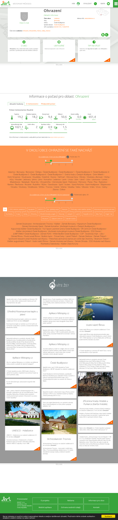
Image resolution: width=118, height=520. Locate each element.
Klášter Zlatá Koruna (69, 243)
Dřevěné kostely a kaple (47, 214)
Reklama (70, 500)
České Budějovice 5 (21, 174)
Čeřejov (38, 172)
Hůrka (106, 177)
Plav (95, 182)
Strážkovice (32, 187)
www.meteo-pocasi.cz (57, 137)
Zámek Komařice (52, 226)
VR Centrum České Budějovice (93, 229)
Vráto (92, 187)
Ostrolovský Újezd (59, 182)
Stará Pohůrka (78, 184)
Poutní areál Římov (32, 236)
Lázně (78, 214)
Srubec (67, 184)
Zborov (48, 31)
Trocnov (49, 187)
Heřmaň (61, 177)
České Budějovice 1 (66, 172)
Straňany (22, 187)
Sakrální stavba (71, 219)
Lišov (88, 179)
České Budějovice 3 (84, 172)
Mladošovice (15, 182)
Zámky (25, 214)
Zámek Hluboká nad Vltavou (61, 241)
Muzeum (45, 219)
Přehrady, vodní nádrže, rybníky (81, 209)
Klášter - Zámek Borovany (65, 224)
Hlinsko (82, 177)
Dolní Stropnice (14, 177)
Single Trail (108, 214)
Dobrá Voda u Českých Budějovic (78, 174)
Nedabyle (26, 182)
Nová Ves (35, 182)
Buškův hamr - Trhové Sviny (52, 236)
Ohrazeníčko (33, 31)
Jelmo (34, 179)
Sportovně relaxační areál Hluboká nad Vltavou (27, 238)
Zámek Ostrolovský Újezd (32, 226)
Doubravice (26, 177)
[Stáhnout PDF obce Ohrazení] (103, 34)
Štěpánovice (106, 184)
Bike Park (99, 214)
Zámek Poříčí (45, 233)
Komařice (48, 179)
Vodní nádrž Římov (40, 241)
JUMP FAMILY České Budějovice (26, 233)
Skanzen (64, 209)
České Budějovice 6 (38, 174)
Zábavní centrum (57, 219)
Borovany (20, 172)
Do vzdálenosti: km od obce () (49, 195)
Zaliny (43, 31)
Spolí (61, 184)
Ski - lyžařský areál (53, 209)
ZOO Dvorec (96, 231)
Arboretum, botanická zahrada (104, 209)
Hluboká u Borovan (95, 177)
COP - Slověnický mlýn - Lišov (92, 233)
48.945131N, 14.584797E (61, 27)
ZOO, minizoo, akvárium (17, 209)
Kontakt (96, 507)
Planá (90, 182)
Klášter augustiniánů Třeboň (19, 241)
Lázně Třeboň (71, 236)
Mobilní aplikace (45, 507)
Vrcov (98, 187)
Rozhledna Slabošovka (50, 243)
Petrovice (82, 182)
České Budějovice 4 (101, 172)
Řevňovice (19, 184)
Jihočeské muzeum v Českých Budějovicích (77, 226)
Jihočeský (57, 20)
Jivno (40, 179)
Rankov (11, 184)
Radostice (103, 182)
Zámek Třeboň (100, 236)
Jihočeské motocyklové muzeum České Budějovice (68, 231)
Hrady (18, 214)
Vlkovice (85, 187)
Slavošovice (52, 184)
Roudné (28, 184)
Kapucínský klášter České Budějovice (26, 229)
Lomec (104, 179)
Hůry (12, 179)
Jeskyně (70, 214)
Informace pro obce (96, 500)
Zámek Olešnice (85, 236)
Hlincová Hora (72, 177)
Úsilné (56, 187)
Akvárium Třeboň (101, 238)
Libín (76, 179)
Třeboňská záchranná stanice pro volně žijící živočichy (71, 238)
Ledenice (56, 18)
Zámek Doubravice (24, 224)
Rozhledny (9, 214)
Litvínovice (96, 179)
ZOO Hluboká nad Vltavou (100, 241)
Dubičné (45, 177)
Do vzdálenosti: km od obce (52, 157)
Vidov (78, 187)
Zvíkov (62, 189)
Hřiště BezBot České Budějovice (66, 233)
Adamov (11, 172)
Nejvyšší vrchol (88, 214)
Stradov (14, 187)
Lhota (70, 179)
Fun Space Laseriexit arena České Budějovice (61, 229)
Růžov (39, 31)
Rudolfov (36, 184)
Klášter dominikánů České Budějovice (31, 231)
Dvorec (53, 177)
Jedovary (27, 179)
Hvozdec (18, 179)
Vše (5, 209)
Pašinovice (72, 182)
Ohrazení (52, 10)
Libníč (82, 179)
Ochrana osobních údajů (70, 507)
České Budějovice (59, 25)
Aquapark (31, 209)
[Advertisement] (59, 79)
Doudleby (37, 177)
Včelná (63, 187)
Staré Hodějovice (92, 184)
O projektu (45, 500)
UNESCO (41, 209)
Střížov (41, 187)
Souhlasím (108, 516)
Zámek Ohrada (81, 241)
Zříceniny (34, 214)
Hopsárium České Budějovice (89, 224)
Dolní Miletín (98, 174)
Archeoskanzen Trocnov (43, 224)
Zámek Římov (17, 236)
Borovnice (30, 172)
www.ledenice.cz (90, 18)
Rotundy (61, 214)
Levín (64, 179)
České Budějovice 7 (55, 174)
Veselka (71, 187)
